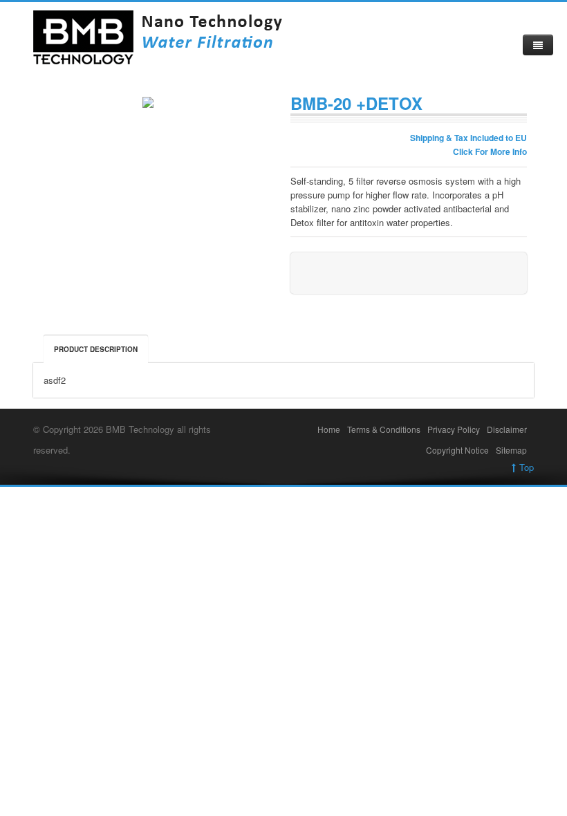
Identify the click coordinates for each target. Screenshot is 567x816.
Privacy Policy (453, 429)
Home (328, 429)
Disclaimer (507, 429)
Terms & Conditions (383, 429)
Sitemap (511, 450)
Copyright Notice (457, 450)
